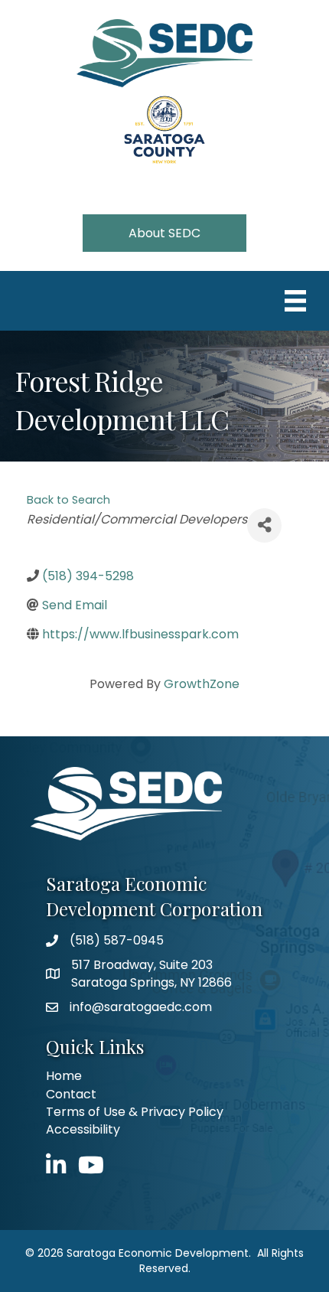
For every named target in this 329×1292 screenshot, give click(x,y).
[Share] (264, 525)
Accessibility (83, 1129)
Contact (71, 1094)
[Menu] (295, 300)
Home (64, 1076)
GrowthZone (201, 684)
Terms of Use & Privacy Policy (134, 1112)
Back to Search (68, 499)
